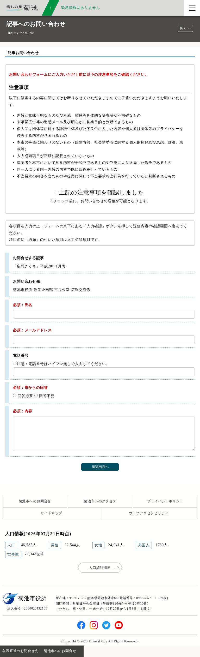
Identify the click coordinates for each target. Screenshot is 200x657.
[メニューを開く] (192, 8)
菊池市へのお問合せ (35, 501)
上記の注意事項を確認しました (101, 192)
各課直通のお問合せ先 (20, 651)
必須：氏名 (22, 305)
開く (183, 28)
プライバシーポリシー (165, 501)
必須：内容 (22, 411)
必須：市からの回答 (30, 387)
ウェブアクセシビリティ (149, 513)
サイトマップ (51, 513)
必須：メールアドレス (32, 330)
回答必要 (24, 396)
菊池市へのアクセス (100, 501)
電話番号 (20, 355)
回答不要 (46, 396)
